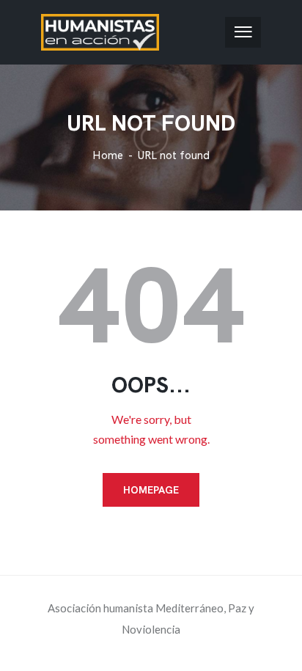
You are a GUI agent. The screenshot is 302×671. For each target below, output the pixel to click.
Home (107, 156)
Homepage (151, 489)
